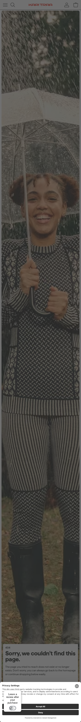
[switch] (12, 708)
